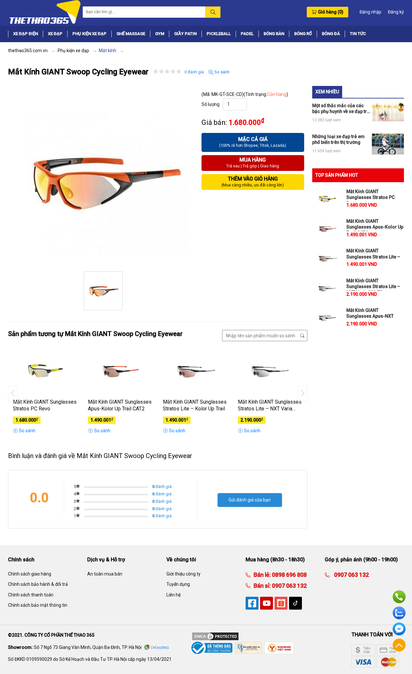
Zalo (399, 612)
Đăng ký (396, 11)
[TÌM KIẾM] (212, 11)
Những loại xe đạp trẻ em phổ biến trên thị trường (338, 139)
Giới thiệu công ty (183, 573)
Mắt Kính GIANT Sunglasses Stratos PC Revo (45, 405)
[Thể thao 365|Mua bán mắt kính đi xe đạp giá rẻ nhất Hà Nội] (44, 11)
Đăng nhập (370, 11)
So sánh (221, 72)
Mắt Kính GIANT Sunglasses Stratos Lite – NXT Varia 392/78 (270, 405)
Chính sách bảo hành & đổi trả (38, 584)
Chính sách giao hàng (29, 573)
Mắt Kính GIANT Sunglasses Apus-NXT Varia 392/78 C (370, 316)
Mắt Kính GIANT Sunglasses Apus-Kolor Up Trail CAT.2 (120, 405)
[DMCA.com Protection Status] (215, 636)
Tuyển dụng (178, 584)
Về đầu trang (399, 645)
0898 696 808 (289, 574)
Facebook (399, 629)
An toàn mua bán (104, 573)
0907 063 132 (289, 585)
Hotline (399, 596)
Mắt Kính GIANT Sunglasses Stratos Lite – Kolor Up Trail (195, 405)
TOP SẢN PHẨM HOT (336, 175)
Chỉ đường (160, 648)
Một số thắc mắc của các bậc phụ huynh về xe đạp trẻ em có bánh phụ (341, 108)
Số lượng (210, 104)
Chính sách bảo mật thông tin (37, 605)
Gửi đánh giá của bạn (250, 499)
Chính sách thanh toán (30, 594)
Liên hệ (173, 594)
